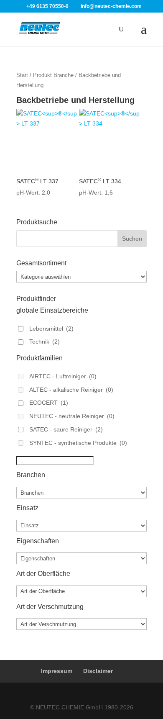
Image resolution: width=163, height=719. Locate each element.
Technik (44, 341)
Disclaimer (98, 671)
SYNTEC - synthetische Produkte (78, 442)
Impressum (56, 671)
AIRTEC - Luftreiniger (63, 376)
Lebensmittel (51, 328)
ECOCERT (48, 402)
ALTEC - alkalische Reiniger (71, 389)
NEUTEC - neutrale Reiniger (72, 416)
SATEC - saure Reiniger (66, 429)
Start (22, 75)
